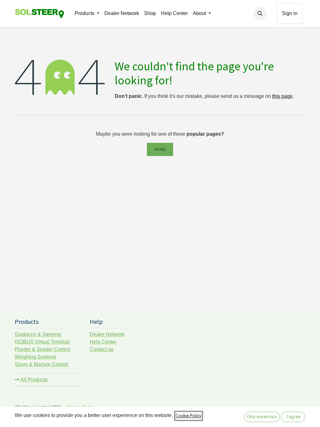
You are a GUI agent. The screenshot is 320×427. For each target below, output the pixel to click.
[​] (271, 13)
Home (160, 149)
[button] (260, 13)
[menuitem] (87, 13)
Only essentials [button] (262, 416)
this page (282, 96)
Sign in (290, 13)
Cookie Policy (189, 416)
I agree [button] (293, 416)
